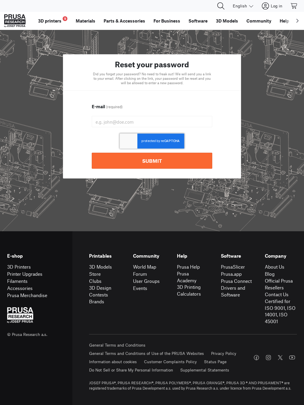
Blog (270, 274)
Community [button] (258, 20)
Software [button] (198, 20)
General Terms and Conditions (117, 344)
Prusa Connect (236, 281)
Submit (152, 161)
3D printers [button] (52, 20)
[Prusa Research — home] (15, 21)
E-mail (107, 106)
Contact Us (277, 294)
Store (95, 274)
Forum (140, 274)
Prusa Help (188, 267)
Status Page (215, 361)
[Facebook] (256, 357)
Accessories (20, 288)
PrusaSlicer (233, 267)
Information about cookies (113, 361)
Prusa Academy (187, 277)
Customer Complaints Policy (170, 361)
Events (140, 288)
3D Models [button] (227, 20)
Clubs (95, 281)
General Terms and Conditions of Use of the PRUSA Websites (146, 353)
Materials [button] (85, 20)
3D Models (100, 267)
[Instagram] (268, 357)
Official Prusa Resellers (279, 284)
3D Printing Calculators (189, 290)
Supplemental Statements (204, 369)
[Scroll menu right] (297, 21)
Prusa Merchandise (27, 295)
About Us (274, 267)
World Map (144, 267)
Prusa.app (231, 274)
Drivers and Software (233, 291)
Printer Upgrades (24, 274)
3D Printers (19, 267)
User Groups (146, 281)
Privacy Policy (223, 353)
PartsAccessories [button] (124, 20)
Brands (96, 301)
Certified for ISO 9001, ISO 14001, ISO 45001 (280, 311)
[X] (280, 357)
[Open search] (221, 6)
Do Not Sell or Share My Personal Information (131, 369)
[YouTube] (292, 357)
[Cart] (294, 6)
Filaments (17, 281)
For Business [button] (166, 20)
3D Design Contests (100, 291)
